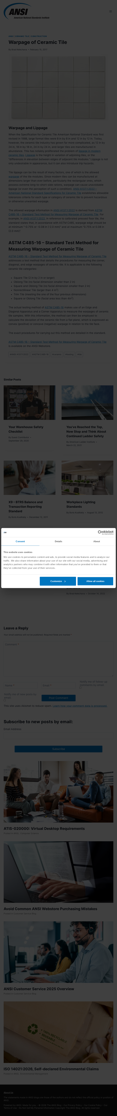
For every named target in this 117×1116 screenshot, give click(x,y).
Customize (56, 581)
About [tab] (96, 541)
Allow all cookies (95, 581)
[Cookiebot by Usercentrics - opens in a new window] (100, 532)
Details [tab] (58, 541)
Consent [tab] (20, 541)
